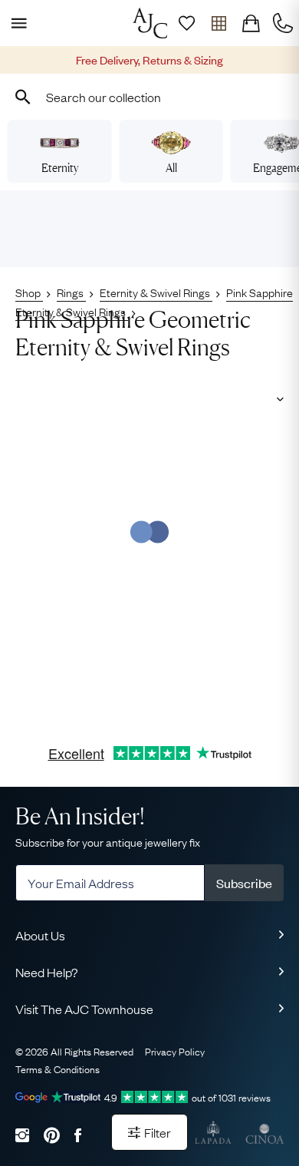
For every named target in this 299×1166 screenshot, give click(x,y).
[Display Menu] (16, 23)
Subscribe (244, 882)
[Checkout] (251, 23)
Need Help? (46, 971)
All (171, 167)
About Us (40, 935)
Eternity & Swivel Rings (156, 291)
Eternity (59, 167)
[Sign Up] (186, 23)
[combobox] (149, 97)
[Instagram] (22, 1135)
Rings (71, 291)
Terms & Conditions (57, 1068)
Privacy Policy (175, 1051)
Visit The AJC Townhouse (84, 1008)
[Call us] (283, 23)
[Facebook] (77, 1135)
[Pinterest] (52, 1135)
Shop (29, 291)
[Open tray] (218, 23)
